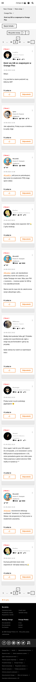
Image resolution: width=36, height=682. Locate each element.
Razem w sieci (6, 653)
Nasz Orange (8, 9)
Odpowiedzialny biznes (24, 650)
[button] (32, 51)
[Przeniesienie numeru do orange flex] (27, 33)
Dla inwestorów (6, 625)
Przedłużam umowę (7, 612)
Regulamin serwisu (20, 666)
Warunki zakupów (7, 669)
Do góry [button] (6, 600)
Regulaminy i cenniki (7, 614)
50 (20, 42)
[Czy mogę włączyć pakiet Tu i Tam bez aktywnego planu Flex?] (24, 33)
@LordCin (7, 175)
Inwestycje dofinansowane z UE (10, 678)
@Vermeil (7, 511)
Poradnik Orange (6, 662)
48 (11, 42)
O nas (20, 623)
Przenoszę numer (7, 610)
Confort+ (21, 659)
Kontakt (20, 625)
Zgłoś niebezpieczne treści (9, 656)
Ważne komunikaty (7, 666)
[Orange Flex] (14, 33)
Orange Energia (18, 662)
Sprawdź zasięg (23, 612)
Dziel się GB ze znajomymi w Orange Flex (17, 64)
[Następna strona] (32, 42)
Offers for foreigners (23, 675)
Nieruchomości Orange (8, 675)
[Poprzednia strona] (18, 38)
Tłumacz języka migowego (9, 659)
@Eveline (7, 273)
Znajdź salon (22, 610)
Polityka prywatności (20, 669)
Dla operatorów (6, 623)
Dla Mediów (5, 627)
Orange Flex (8, 13)
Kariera (20, 627)
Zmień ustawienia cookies (20, 653)
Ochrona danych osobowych (10, 672)
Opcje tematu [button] (9, 26)
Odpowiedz (26, 94)
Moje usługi (18, 9)
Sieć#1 (13, 650)
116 (28, 42)
